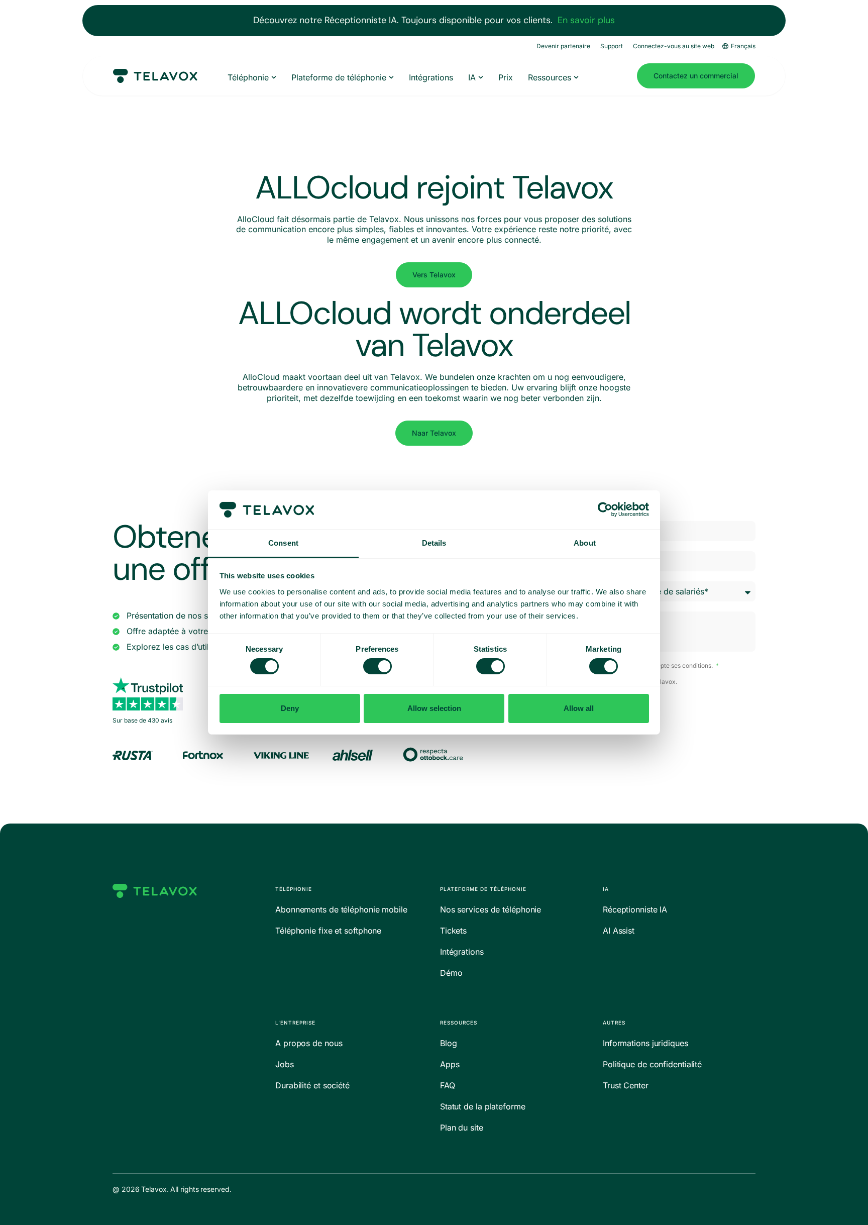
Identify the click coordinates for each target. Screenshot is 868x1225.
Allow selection (434, 708)
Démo (451, 973)
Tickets (453, 931)
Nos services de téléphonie (490, 909)
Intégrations (462, 952)
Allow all (579, 708)
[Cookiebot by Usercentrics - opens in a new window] (605, 509)
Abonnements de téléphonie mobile (341, 909)
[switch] (377, 666)
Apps (450, 1064)
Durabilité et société (312, 1085)
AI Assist (618, 931)
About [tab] (585, 543)
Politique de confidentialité (652, 1064)
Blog (448, 1043)
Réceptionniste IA (635, 909)
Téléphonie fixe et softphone (328, 931)
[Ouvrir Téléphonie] (273, 77)
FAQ (447, 1085)
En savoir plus (586, 20)
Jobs (284, 1064)
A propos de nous (308, 1043)
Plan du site (461, 1127)
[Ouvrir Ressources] (576, 77)
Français (743, 46)
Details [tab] (434, 543)
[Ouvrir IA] (480, 77)
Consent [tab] (283, 543)
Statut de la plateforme (482, 1106)
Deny (290, 708)
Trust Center (625, 1085)
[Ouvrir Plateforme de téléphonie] (391, 77)
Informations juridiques (645, 1043)
